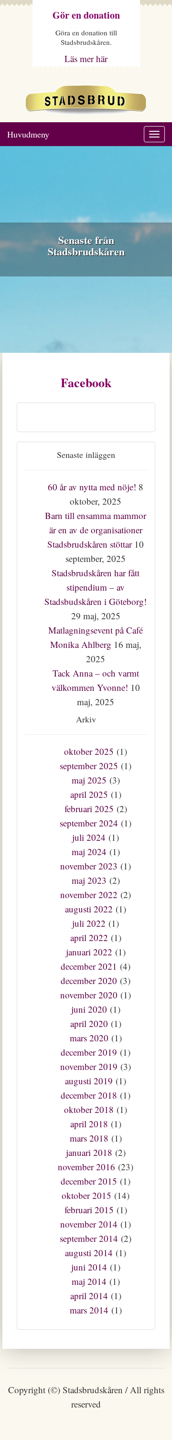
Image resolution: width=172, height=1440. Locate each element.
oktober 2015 (86, 1195)
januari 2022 (89, 952)
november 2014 (89, 1224)
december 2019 (89, 1052)
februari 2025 (89, 809)
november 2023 (89, 866)
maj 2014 (89, 1281)
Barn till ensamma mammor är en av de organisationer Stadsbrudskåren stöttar (95, 529)
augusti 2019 (89, 1081)
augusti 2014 (89, 1253)
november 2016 (86, 1167)
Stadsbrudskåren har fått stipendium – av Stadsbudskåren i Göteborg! (95, 587)
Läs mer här (86, 58)
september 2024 (89, 823)
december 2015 (89, 1181)
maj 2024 (89, 852)
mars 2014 (89, 1310)
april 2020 (89, 1023)
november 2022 (89, 894)
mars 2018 (89, 1138)
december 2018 (89, 1095)
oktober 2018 (89, 1109)
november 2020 (89, 995)
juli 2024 (89, 837)
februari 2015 (89, 1210)
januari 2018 (89, 1152)
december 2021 (89, 966)
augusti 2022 (89, 909)
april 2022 (89, 937)
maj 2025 (89, 780)
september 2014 (89, 1238)
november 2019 (89, 1066)
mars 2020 (89, 1038)
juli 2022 (89, 923)
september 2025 (89, 766)
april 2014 (89, 1296)
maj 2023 (89, 880)
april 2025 (89, 794)
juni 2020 (89, 1009)
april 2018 (89, 1124)
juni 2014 (89, 1267)
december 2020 (89, 980)
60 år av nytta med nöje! (92, 487)
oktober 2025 (89, 751)
